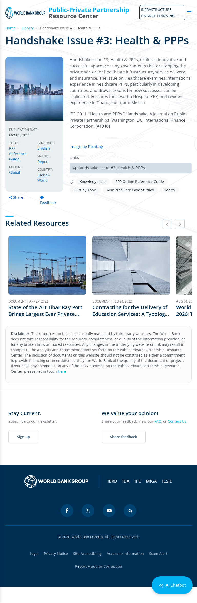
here (62, 371)
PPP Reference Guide (18, 153)
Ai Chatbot (175, 585)
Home (10, 28)
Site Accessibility (87, 553)
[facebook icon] (67, 510)
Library (28, 28)
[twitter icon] (88, 510)
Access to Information (125, 553)
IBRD (112, 481)
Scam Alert (158, 553)
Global (14, 172)
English (43, 148)
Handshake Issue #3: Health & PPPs (111, 168)
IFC (138, 481)
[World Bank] (56, 481)
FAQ (157, 421)
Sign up (23, 436)
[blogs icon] (130, 510)
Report (43, 161)
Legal (34, 553)
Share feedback (123, 436)
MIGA (151, 481)
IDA (126, 481)
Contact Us (177, 421)
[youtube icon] (109, 510)
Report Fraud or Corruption (98, 566)
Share (18, 197)
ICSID (167, 481)
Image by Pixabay (86, 146)
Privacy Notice (56, 553)
